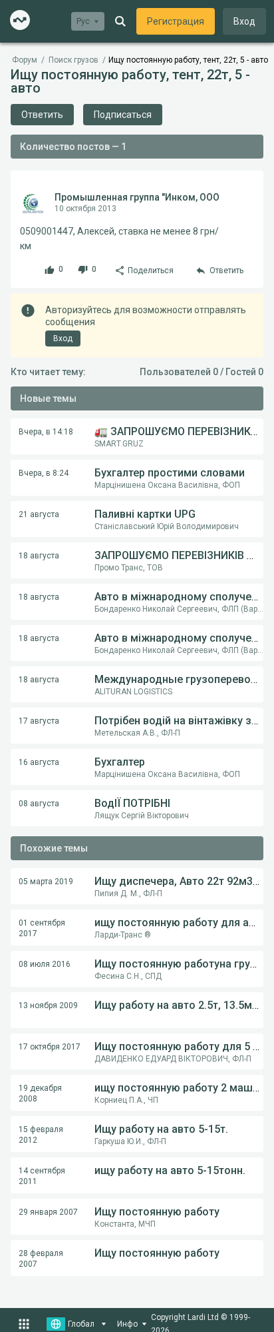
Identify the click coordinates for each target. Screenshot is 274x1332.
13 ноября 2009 (48, 1005)
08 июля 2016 (44, 964)
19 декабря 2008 (40, 1093)
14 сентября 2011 (42, 1176)
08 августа (39, 803)
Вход (244, 21)
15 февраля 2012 (41, 1135)
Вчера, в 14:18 (46, 431)
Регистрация (175, 21)
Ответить (42, 114)
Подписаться (123, 114)
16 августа (39, 762)
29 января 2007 (48, 1212)
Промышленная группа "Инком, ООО (137, 197)
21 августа (39, 514)
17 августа (39, 721)
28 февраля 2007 (41, 1259)
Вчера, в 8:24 (43, 473)
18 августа (39, 555)
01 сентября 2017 (42, 928)
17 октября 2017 (49, 1046)
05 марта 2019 (46, 881)
